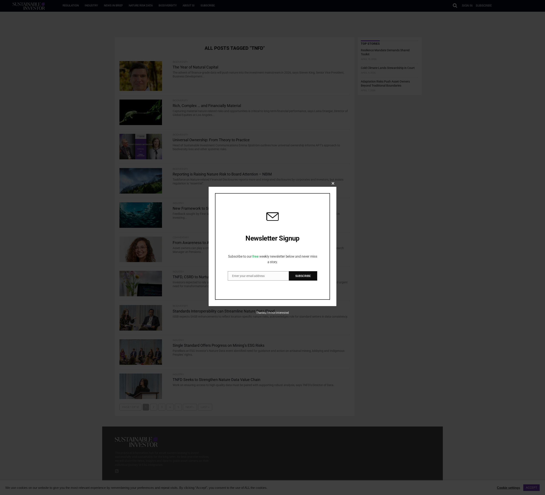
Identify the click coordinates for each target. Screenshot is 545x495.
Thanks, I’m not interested (272, 312)
